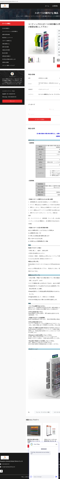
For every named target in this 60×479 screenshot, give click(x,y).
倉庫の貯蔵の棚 (6, 34)
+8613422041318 (12, 96)
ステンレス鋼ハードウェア (8, 65)
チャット (12, 101)
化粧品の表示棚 (6, 50)
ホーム (17, 16)
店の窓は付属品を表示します (9, 59)
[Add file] (31, 476)
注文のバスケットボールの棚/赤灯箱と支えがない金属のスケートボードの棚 (50, 441)
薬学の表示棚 (5, 46)
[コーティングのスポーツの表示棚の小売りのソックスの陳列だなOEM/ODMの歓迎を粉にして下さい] (41, 42)
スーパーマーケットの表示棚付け (10, 31)
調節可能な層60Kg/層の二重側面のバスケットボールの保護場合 (34, 441)
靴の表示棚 (4, 53)
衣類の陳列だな (6, 43)
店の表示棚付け (6, 28)
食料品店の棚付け (6, 56)
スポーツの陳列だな (25, 16)
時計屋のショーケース (7, 37)
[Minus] (56, 444)
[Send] (56, 476)
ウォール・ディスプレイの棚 (42, 412)
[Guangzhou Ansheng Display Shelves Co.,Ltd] (5, 5)
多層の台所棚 (5, 62)
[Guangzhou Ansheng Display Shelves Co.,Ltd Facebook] (58, 60)
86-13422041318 (11, 94)
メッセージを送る (39, 119)
